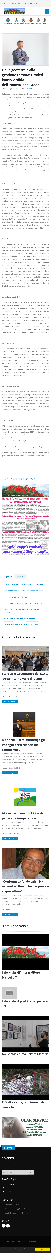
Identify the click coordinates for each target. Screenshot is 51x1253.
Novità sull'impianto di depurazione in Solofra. (21, 625)
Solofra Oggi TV (8, 1184)
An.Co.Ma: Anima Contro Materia (25, 1054)
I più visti (19, 577)
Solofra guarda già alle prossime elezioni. (19, 618)
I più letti (8, 577)
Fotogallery (7, 1191)
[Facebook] (4, 1226)
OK (42, 1249)
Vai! (31, 1172)
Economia (29, 89)
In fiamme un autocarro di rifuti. (15, 597)
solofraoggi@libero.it (30, 3)
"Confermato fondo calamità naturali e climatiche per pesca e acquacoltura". (25, 886)
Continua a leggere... (10, 701)
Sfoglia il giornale (9, 1188)
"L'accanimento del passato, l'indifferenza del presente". (25, 584)
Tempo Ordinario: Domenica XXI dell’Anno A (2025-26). (24, 603)
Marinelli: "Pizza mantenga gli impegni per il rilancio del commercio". (23, 745)
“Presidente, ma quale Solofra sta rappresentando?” (23, 590)
